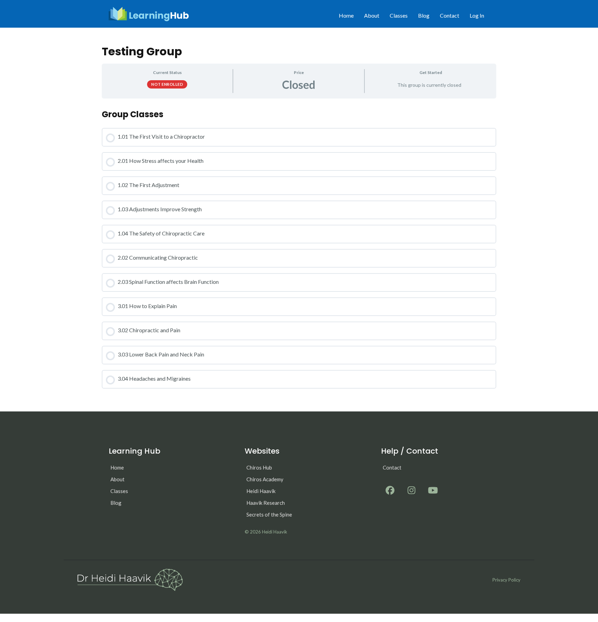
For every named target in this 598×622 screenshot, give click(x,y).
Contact (449, 15)
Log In (477, 15)
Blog (423, 15)
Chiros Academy (264, 479)
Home (346, 15)
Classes (399, 15)
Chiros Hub (259, 467)
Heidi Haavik (260, 491)
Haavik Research (265, 503)
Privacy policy (506, 580)
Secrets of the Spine (269, 514)
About (371, 15)
